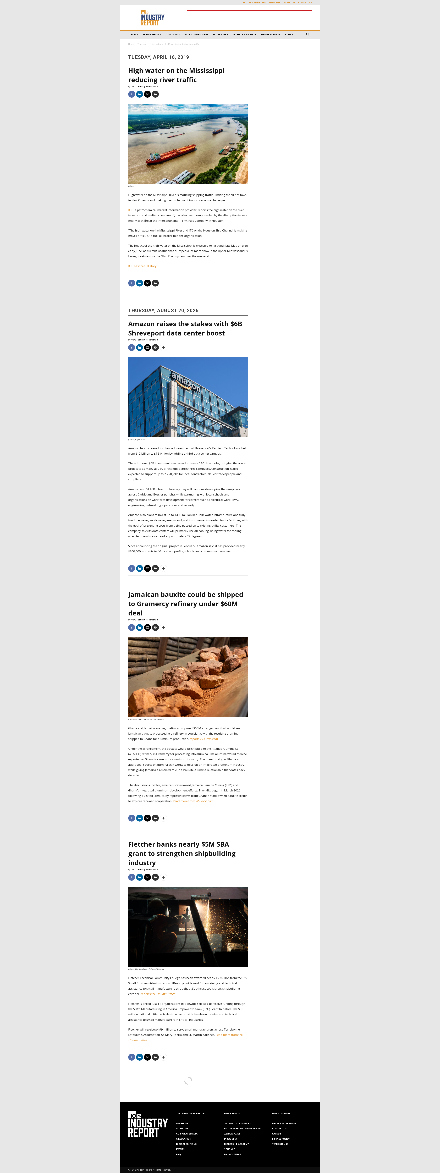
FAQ (178, 1154)
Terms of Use (280, 1144)
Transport (142, 44)
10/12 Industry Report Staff (144, 86)
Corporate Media (186, 1133)
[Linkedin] (139, 94)
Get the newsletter (254, 2)
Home (134, 34)
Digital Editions (186, 1144)
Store (289, 34)
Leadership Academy (236, 1144)
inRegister (230, 1138)
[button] (308, 34)
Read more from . (194, 801)
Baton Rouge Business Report (243, 1128)
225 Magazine (232, 1133)
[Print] (155, 94)
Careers (277, 1133)
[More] (163, 347)
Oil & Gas (174, 34)
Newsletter (269, 34)
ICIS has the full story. (142, 266)
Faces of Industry (196, 34)
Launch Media (232, 1154)
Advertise (289, 2)
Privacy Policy (281, 1138)
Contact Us (305, 2)
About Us (182, 1123)
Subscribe (274, 2)
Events (180, 1149)
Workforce (220, 34)
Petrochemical (153, 34)
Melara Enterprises (284, 1123)
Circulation (183, 1138)
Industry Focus (243, 34)
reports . (204, 739)
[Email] (147, 94)
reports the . (158, 994)
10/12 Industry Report (237, 1123)
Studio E (229, 1149)
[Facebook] (131, 94)
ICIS (130, 210)
